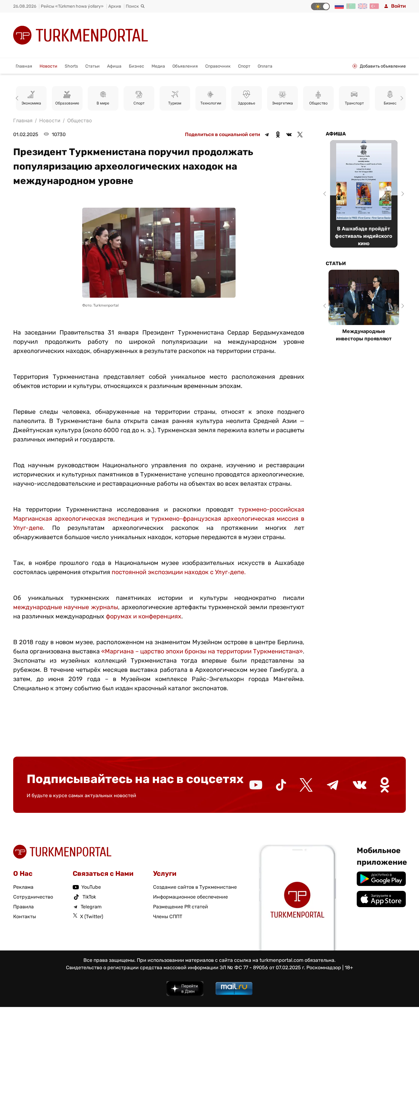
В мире (103, 103)
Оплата (265, 66)
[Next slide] (400, 98)
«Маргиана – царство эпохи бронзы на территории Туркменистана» (202, 651)
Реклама (23, 887)
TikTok (89, 897)
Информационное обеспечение (190, 897)
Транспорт (354, 103)
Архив (114, 6)
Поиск (132, 6)
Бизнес (136, 66)
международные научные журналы (65, 607)
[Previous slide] (18, 98)
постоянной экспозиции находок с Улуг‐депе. (179, 572)
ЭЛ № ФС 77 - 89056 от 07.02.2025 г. (262, 967)
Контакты (24, 916)
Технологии (210, 103)
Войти (398, 6)
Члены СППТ (167, 916)
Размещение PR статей (180, 907)
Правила (23, 907)
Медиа (158, 66)
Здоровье (246, 103)
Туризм (174, 103)
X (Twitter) (91, 916)
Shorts (71, 66)
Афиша (114, 66)
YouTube (91, 887)
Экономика (31, 103)
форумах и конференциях (143, 616)
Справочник (218, 66)
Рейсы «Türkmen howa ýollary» (72, 6)
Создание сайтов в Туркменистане (195, 887)
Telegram (91, 907)
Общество (318, 103)
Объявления (185, 66)
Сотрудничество (33, 897)
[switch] (320, 6)
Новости (48, 66)
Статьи (92, 66)
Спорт (244, 66)
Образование (67, 103)
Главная (24, 66)
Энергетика (282, 103)
